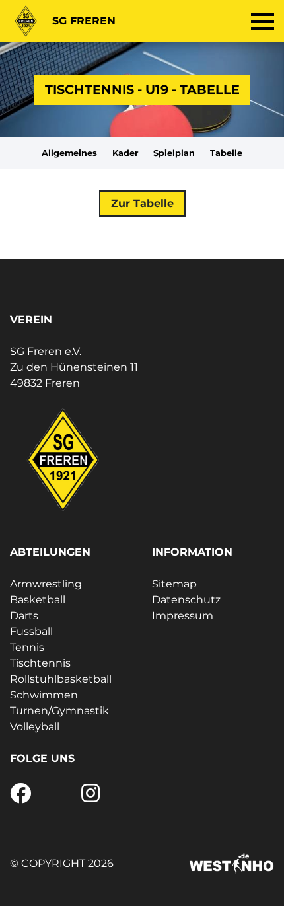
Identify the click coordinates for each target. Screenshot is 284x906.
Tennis (27, 647)
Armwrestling (46, 584)
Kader (125, 153)
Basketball (37, 599)
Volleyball (34, 726)
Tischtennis (40, 663)
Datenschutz (186, 599)
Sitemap (174, 584)
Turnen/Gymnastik (59, 710)
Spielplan (174, 153)
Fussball (31, 631)
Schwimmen (44, 695)
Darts (24, 615)
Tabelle (226, 153)
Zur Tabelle (142, 203)
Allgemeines (69, 153)
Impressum (182, 615)
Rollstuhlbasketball (61, 679)
